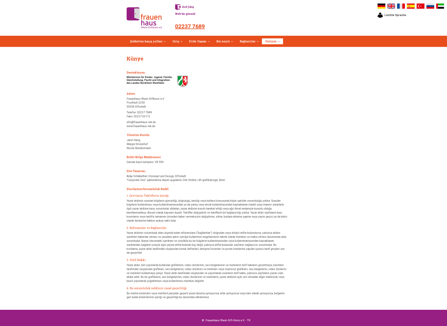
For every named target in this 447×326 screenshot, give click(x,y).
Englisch (391, 6)
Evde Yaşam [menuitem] (197, 41)
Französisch (401, 6)
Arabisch (440, 6)
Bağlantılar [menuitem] (247, 41)
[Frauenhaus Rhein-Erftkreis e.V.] (144, 17)
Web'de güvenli (185, 14)
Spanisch (411, 6)
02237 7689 (190, 26)
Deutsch (382, 6)
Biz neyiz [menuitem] (223, 41)
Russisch (430, 6)
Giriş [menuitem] (176, 41)
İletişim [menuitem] (271, 41)
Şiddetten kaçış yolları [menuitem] (146, 41)
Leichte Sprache (395, 15)
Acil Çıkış (188, 7)
